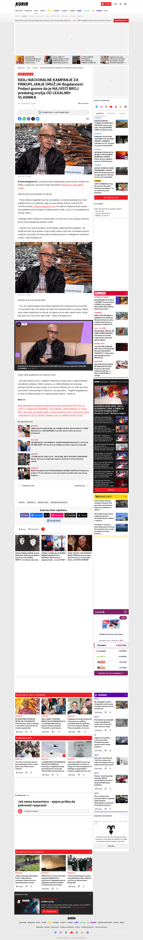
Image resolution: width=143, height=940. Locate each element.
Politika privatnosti (87, 927)
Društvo (35, 68)
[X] (106, 106)
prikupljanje (43, 502)
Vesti (28, 68)
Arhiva (77, 927)
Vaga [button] (125, 821)
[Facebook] (96, 106)
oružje (22, 502)
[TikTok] (115, 106)
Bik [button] (100, 821)
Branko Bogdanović (59, 502)
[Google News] (125, 106)
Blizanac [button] (105, 821)
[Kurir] (21, 4)
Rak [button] (111, 821)
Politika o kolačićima (67, 927)
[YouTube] (111, 106)
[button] (83, 103)
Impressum (55, 927)
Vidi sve (111, 490)
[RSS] (120, 106)
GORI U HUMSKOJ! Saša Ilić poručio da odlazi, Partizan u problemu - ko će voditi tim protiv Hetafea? (74, 20)
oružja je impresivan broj (44, 206)
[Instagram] (101, 106)
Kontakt (47, 927)
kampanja (31, 502)
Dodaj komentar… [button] (32, 811)
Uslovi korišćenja (101, 927)
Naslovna (21, 68)
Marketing (39, 927)
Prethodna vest (28, 486)
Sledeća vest (80, 486)
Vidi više (111, 846)
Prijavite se (51, 911)
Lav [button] (115, 821)
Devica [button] (120, 821)
